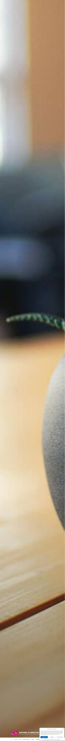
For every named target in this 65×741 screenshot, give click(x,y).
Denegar (52, 737)
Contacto (32, 739)
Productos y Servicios (26, 739)
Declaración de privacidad (53, 739)
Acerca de (16, 739)
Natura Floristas (29, 733)
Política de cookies (46, 739)
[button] (63, 729)
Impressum (58, 739)
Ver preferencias (60, 737)
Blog (20, 739)
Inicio (12, 739)
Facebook (37, 739)
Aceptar (44, 737)
